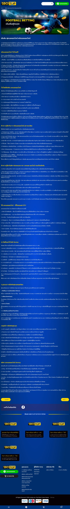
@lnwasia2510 (63, 3)
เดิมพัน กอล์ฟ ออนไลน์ (27, 474)
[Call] (43, 507)
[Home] (8, 4)
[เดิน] (52, 3)
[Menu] (9, 507)
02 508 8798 (10, 476)
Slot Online (36, 471)
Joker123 (36, 473)
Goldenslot (36, 469)
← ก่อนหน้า (6, 399)
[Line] (26, 507)
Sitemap (52, 497)
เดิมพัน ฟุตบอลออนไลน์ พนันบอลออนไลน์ (27, 477)
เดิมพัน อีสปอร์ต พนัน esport (27, 490)
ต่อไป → (65, 399)
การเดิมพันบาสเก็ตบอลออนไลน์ (27, 470)
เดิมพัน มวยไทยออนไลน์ (25, 486)
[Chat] (61, 507)
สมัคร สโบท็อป (50, 470)
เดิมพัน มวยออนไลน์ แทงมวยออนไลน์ (26, 481)
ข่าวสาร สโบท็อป (63, 470)
